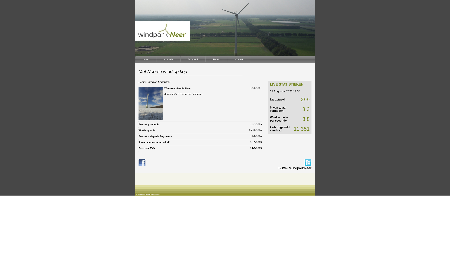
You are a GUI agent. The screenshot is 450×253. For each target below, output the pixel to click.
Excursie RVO (147, 148)
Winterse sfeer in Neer (177, 88)
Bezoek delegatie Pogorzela (155, 136)
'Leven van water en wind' (154, 142)
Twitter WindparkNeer (294, 168)
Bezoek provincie (149, 124)
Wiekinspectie (147, 130)
